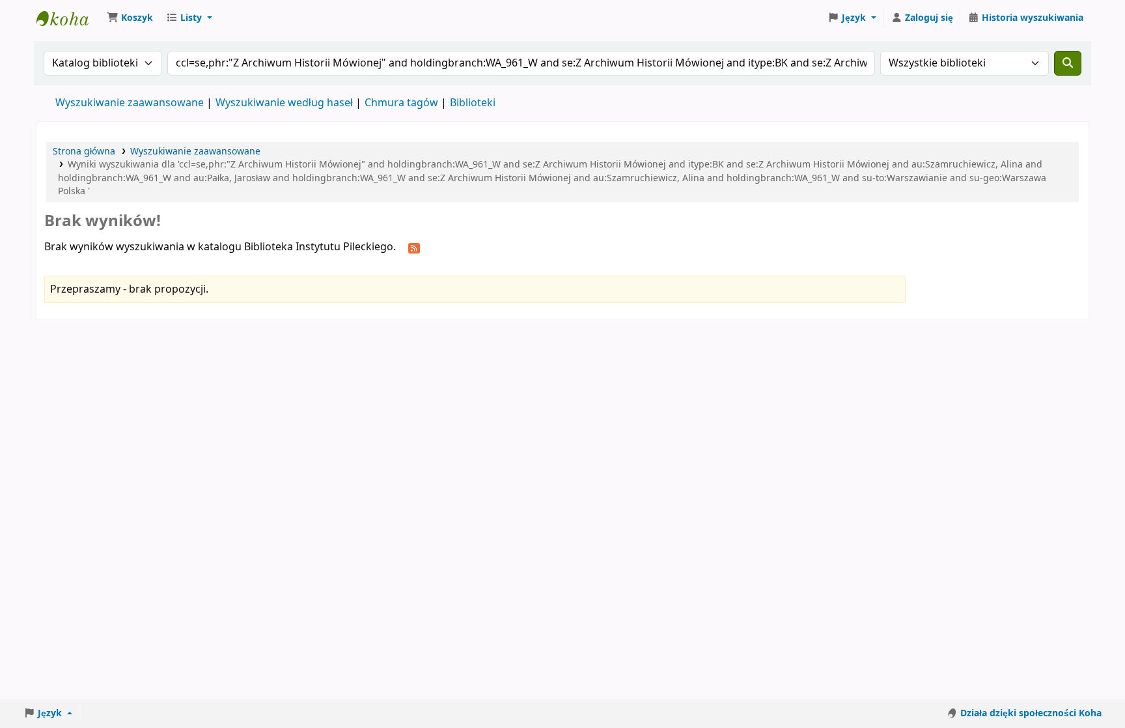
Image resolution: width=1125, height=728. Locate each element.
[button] (130, 18)
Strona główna (84, 151)
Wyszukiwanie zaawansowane (129, 103)
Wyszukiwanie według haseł (284, 103)
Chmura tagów (401, 103)
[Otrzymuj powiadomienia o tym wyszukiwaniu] (414, 247)
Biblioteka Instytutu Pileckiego (69, 18)
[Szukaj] (1067, 63)
